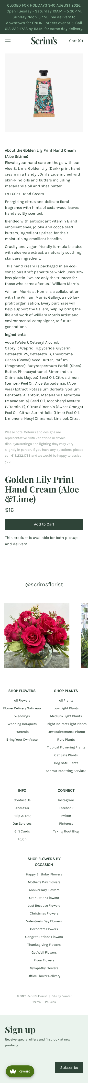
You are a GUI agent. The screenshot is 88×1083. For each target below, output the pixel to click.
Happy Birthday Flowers (44, 874)
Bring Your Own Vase (22, 739)
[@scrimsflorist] (36, 635)
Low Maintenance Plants (66, 732)
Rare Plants (66, 739)
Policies (50, 1002)
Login (22, 839)
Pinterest (66, 823)
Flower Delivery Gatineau (22, 708)
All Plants (66, 700)
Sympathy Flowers (44, 968)
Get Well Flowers (44, 952)
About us (22, 808)
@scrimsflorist (44, 584)
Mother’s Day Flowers (44, 882)
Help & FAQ (22, 816)
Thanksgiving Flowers (44, 945)
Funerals (22, 732)
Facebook (66, 808)
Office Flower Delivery (44, 976)
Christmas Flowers (44, 913)
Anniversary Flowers (44, 890)
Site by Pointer (62, 996)
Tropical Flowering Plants (66, 747)
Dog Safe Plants (66, 763)
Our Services (22, 823)
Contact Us (22, 800)
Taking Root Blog (66, 831)
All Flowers (22, 700)
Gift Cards (22, 831)
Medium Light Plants (66, 716)
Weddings (22, 716)
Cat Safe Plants (66, 755)
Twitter (66, 816)
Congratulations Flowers (44, 937)
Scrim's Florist (37, 996)
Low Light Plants (66, 708)
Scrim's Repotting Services (66, 771)
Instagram (66, 800)
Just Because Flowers (44, 906)
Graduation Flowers (44, 898)
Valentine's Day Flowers (44, 921)
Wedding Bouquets (22, 724)
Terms (37, 1002)
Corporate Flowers (44, 929)
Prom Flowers (44, 960)
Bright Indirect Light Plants (66, 724)
